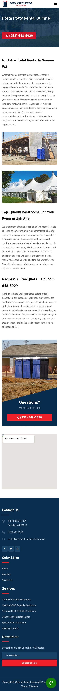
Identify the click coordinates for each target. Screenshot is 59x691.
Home (5, 568)
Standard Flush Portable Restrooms (19, 611)
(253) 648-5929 (21, 36)
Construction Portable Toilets (16, 617)
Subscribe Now (29, 663)
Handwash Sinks (10, 628)
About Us (6, 574)
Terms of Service (29, 686)
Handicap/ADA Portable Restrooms (19, 605)
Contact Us (7, 580)
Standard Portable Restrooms (16, 599)
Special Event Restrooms (14, 622)
